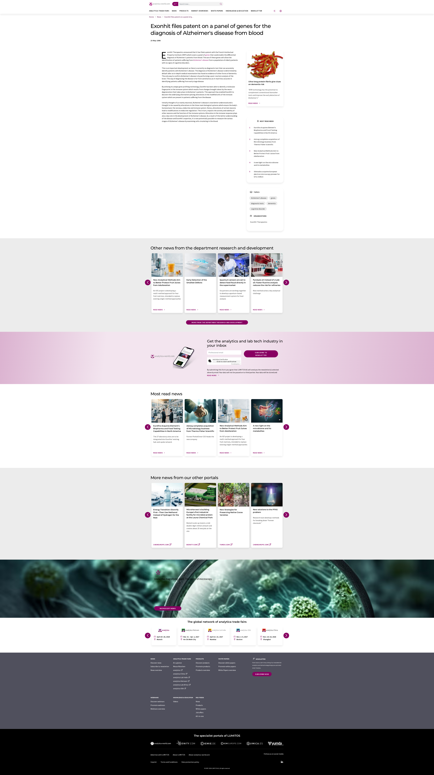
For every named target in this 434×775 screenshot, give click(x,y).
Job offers (199, 712)
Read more (212, 375)
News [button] (174, 11)
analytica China (179, 674)
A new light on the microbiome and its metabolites (266, 163)
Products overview (203, 670)
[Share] (274, 11)
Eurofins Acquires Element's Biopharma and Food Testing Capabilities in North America (265, 130)
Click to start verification (226, 362)
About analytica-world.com (199, 755)
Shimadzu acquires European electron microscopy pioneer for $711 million (267, 174)
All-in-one (200, 716)
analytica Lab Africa (181, 685)
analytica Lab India (180, 677)
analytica (177, 670)
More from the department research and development (217, 322)
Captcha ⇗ (235, 364)
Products (199, 705)
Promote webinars (158, 705)
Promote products (203, 666)
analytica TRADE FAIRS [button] (159, 11)
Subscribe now (262, 674)
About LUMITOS (179, 755)
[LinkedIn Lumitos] (281, 762)
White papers (201, 709)
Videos (175, 701)
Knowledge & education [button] (237, 11)
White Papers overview (227, 670)
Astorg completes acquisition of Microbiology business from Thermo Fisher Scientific (267, 142)
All (175, 4)
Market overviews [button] (199, 11)
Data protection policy (190, 762)
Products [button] (184, 11)
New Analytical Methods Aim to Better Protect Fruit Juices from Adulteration (266, 153)
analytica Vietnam (180, 681)
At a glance (177, 663)
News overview (156, 670)
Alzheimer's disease (201, 60)
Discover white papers (226, 663)
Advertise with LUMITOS (160, 755)
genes (207, 55)
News (198, 701)
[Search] (220, 4)
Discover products (203, 663)
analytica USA (178, 688)
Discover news (156, 663)
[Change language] (280, 11)
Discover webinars (157, 701)
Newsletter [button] (256, 11)
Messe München (179, 666)
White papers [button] (217, 11)
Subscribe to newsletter (261, 353)
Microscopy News (168, 608)
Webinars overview (158, 709)
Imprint (154, 762)
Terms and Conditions (169, 762)
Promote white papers (227, 666)
